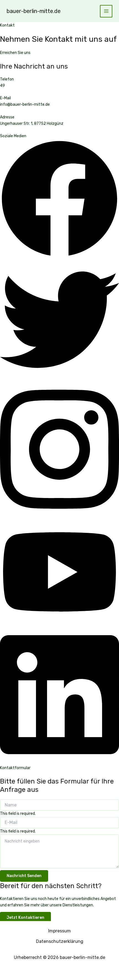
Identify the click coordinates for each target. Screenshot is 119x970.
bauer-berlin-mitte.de (34, 11)
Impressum (59, 930)
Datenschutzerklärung (59, 941)
